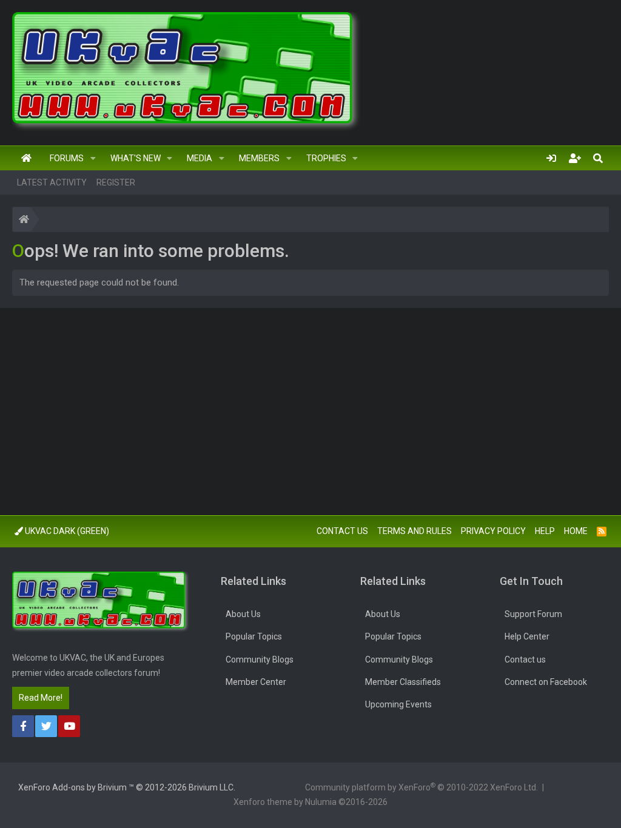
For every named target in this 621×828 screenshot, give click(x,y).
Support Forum (533, 614)
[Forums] (24, 221)
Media (199, 158)
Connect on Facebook (546, 682)
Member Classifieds (403, 682)
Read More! (40, 698)
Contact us (342, 531)
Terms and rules (414, 531)
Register (115, 182)
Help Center (527, 636)
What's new (135, 158)
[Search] (598, 158)
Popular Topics (254, 636)
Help (545, 531)
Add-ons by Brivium (126, 787)
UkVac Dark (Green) (66, 531)
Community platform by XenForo (421, 786)
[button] (93, 158)
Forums (67, 158)
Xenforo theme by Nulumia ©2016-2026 (310, 802)
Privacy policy (493, 531)
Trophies (326, 158)
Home (26, 158)
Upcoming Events (398, 704)
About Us (243, 614)
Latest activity (52, 182)
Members (259, 158)
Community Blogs (260, 659)
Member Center (256, 682)
